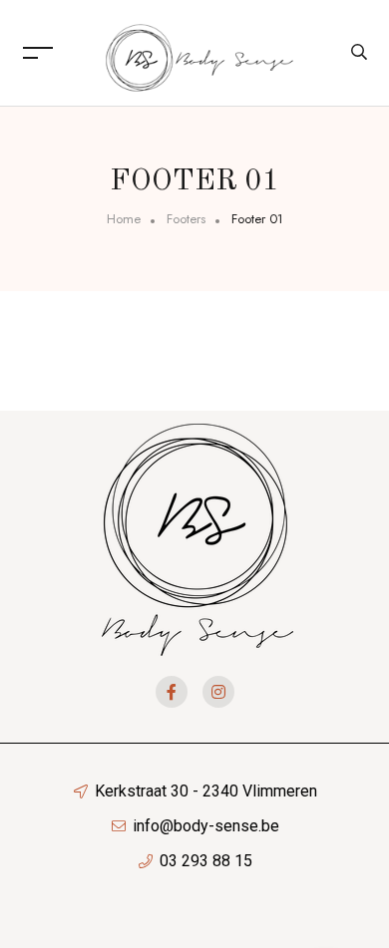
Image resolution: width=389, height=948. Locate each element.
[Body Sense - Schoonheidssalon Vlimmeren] (199, 51)
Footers (186, 218)
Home (124, 218)
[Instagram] (218, 692)
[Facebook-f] (172, 692)
